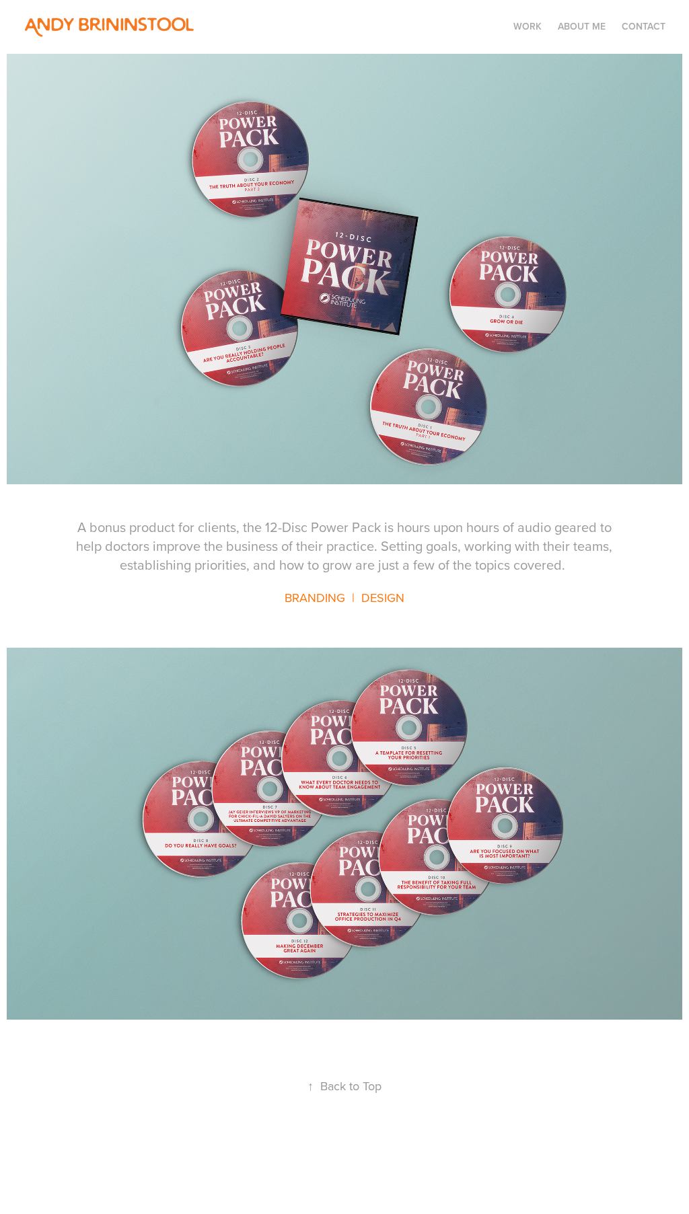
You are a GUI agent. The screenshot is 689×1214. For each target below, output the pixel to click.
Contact (643, 26)
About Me (582, 26)
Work (527, 26)
